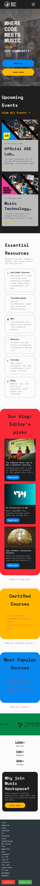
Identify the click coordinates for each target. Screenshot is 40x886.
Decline (8, 882)
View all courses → (20, 706)
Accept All (25, 882)
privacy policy (5, 874)
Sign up (18, 63)
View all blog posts (20, 579)
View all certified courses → (20, 643)
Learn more (18, 72)
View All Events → (16, 112)
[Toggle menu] (33, 4)
